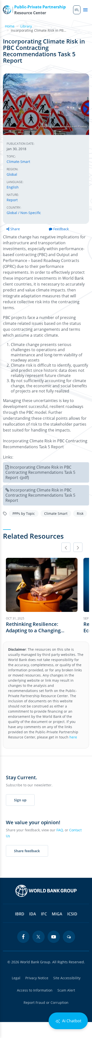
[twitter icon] (38, 937)
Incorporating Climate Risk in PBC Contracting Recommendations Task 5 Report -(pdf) (40, 472)
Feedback (61, 229)
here (73, 737)
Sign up (20, 800)
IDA (32, 914)
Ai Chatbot (71, 1021)
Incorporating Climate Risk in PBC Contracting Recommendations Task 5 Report (40, 495)
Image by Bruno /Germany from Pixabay (64, 126)
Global (12, 174)
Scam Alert (66, 990)
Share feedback (27, 851)
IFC (44, 914)
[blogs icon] (69, 937)
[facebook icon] (23, 937)
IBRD (19, 914)
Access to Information (35, 990)
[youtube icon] (54, 937)
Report (12, 200)
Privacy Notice (36, 978)
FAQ (59, 830)
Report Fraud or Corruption (46, 1002)
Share (15, 229)
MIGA (57, 914)
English (13, 187)
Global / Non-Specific (24, 212)
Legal (16, 978)
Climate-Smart (18, 161)
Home (9, 26)
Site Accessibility (66, 978)
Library (26, 26)
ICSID (72, 914)
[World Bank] (46, 891)
